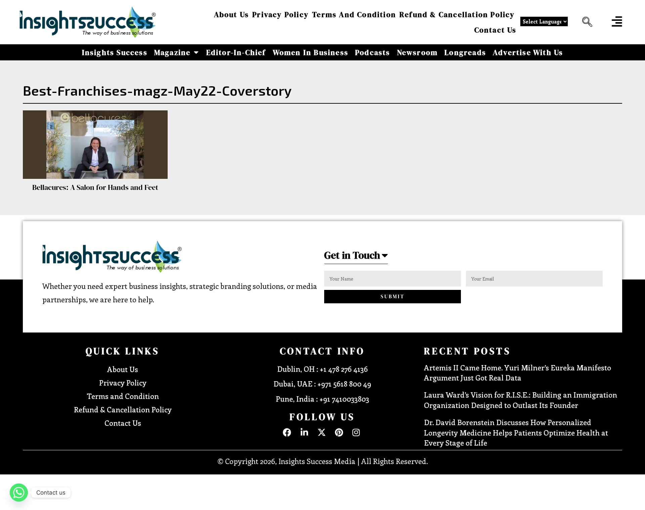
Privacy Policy (280, 14)
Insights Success (114, 52)
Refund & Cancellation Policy (457, 14)
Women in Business (310, 52)
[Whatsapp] (19, 492)
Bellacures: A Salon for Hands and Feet (95, 187)
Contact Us (495, 30)
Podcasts (372, 52)
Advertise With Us (528, 52)
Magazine (172, 52)
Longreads (465, 52)
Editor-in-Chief (236, 52)
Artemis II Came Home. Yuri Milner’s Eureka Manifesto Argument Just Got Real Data (517, 372)
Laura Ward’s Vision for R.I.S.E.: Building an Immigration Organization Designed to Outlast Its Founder (520, 400)
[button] (585, 22)
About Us (231, 14)
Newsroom (417, 52)
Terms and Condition (354, 14)
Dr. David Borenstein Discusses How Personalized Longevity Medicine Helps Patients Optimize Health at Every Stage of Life (516, 432)
